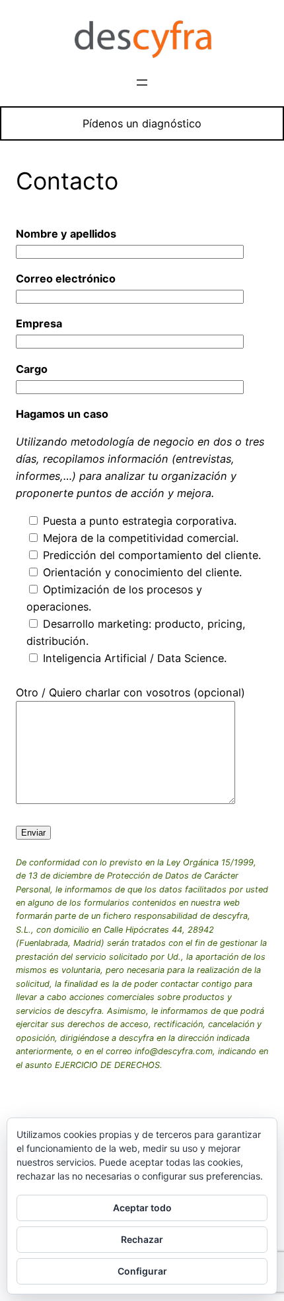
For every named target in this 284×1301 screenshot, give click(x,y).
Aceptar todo (142, 1207)
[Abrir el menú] (142, 82)
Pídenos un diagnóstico (142, 123)
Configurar (142, 1271)
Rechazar (142, 1239)
